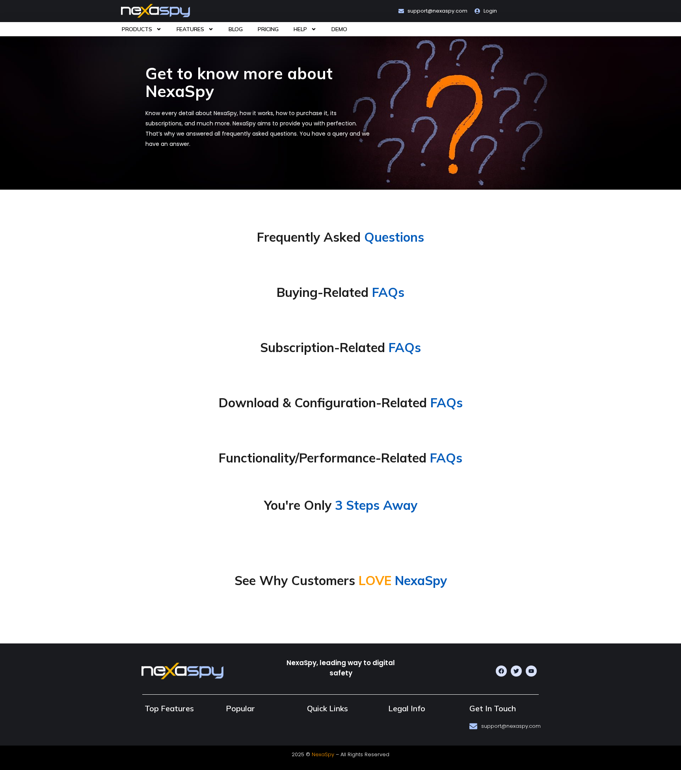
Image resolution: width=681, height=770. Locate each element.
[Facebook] (501, 671)
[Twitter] (516, 671)
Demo (339, 29)
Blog (236, 29)
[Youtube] (531, 671)
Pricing (268, 29)
